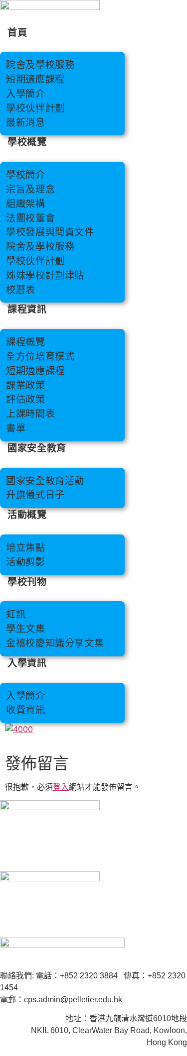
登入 (61, 787)
